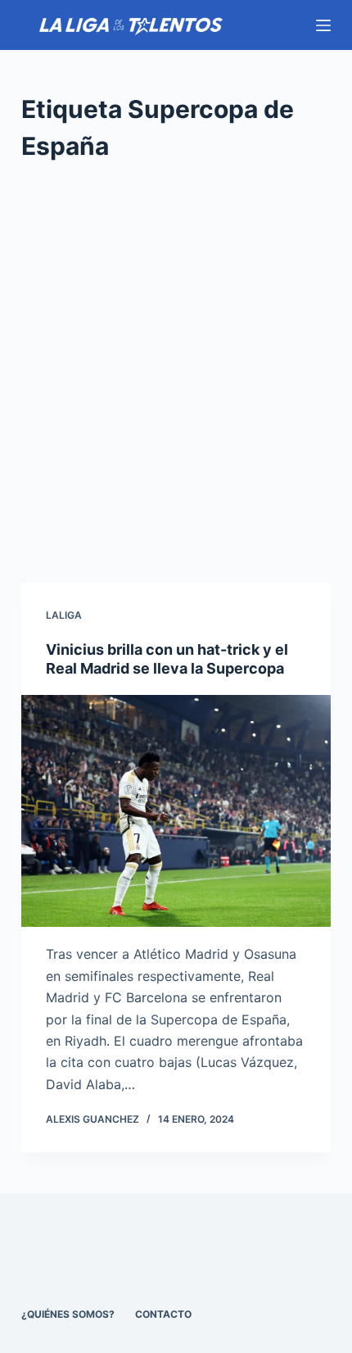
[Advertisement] (176, 374)
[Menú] (323, 25)
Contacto (163, 1314)
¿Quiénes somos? (68, 1314)
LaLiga (64, 615)
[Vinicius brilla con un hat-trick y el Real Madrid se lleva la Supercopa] (176, 811)
